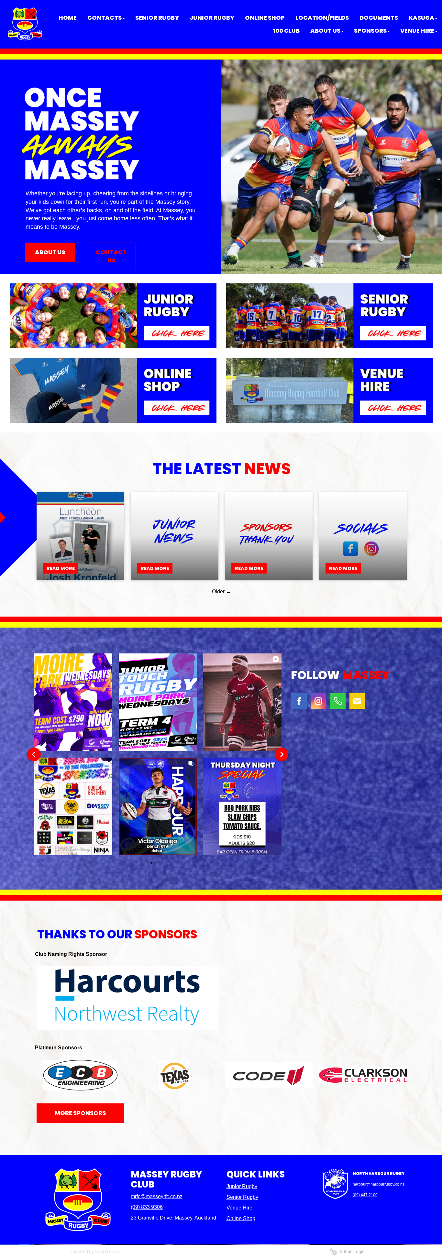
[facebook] (299, 701)
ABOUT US (50, 252)
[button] (34, 754)
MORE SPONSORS (80, 1113)
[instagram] (318, 701)
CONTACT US (111, 256)
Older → (221, 591)
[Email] (357, 701)
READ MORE (61, 568)
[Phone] (338, 701)
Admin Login (351, 1251)
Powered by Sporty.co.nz (95, 1251)
